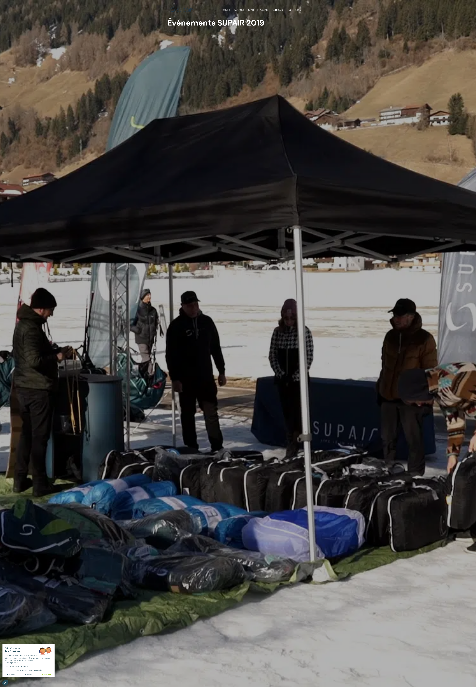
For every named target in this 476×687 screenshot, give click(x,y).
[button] (5, 683)
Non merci (11, 674)
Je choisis (28, 674)
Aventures (239, 10)
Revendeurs (277, 10)
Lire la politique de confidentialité (16, 666)
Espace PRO (262, 10)
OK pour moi (46, 674)
